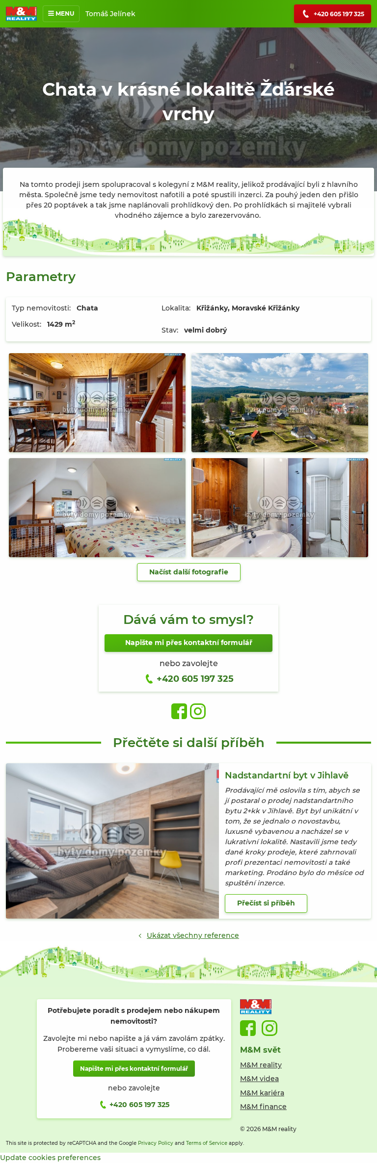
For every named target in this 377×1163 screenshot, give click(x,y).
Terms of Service (206, 1143)
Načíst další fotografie (188, 572)
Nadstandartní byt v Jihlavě (287, 775)
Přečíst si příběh (266, 903)
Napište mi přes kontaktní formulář (188, 642)
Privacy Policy (155, 1143)
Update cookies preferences (50, 1157)
